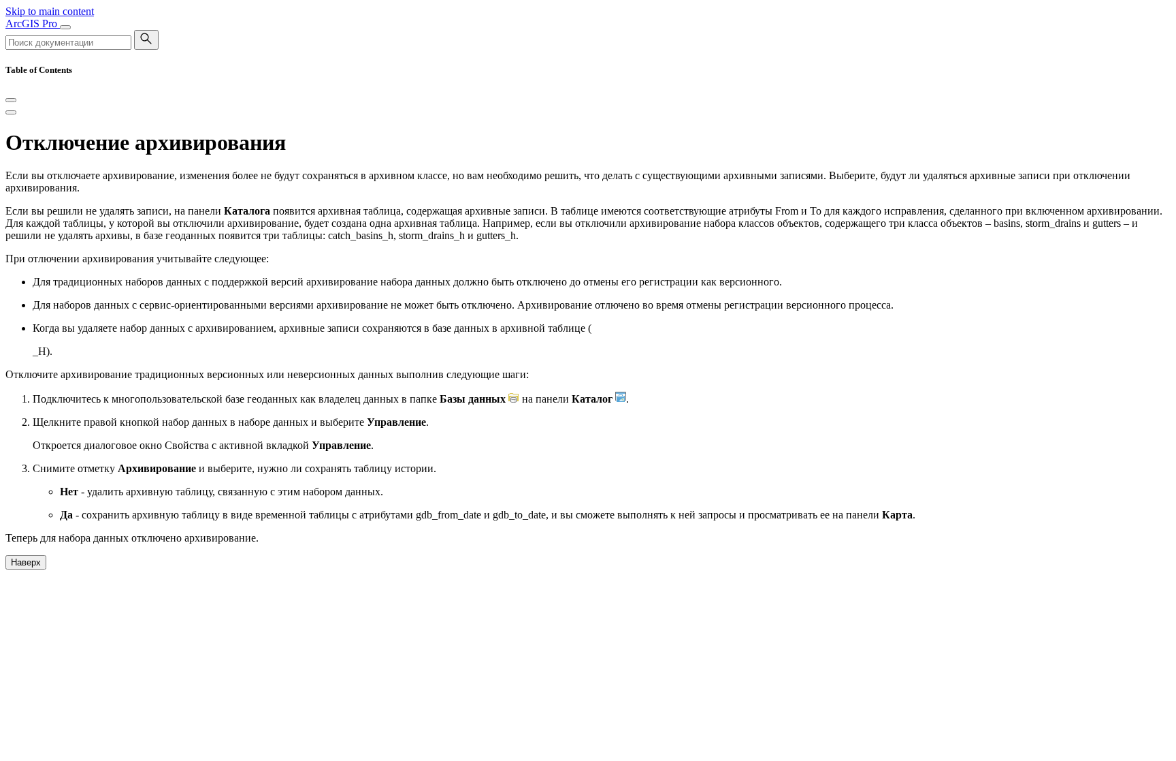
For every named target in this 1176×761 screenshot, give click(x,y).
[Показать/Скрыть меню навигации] (65, 27)
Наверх (26, 562)
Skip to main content (49, 11)
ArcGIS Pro (32, 23)
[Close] (10, 100)
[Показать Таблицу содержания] (10, 112)
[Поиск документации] (146, 40)
